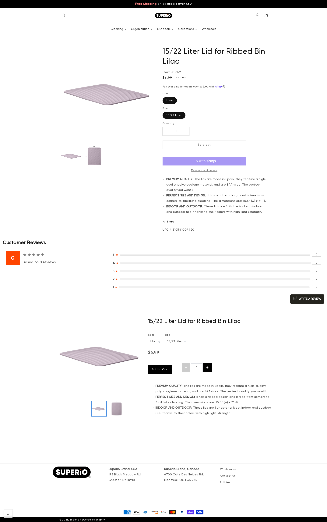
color (151, 335)
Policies (225, 482)
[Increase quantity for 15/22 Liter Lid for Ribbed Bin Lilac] (207, 367)
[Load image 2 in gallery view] (94, 156)
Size (167, 335)
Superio (74, 520)
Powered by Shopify (92, 520)
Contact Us (228, 475)
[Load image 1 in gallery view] (71, 156)
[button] (63, 15)
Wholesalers (228, 469)
